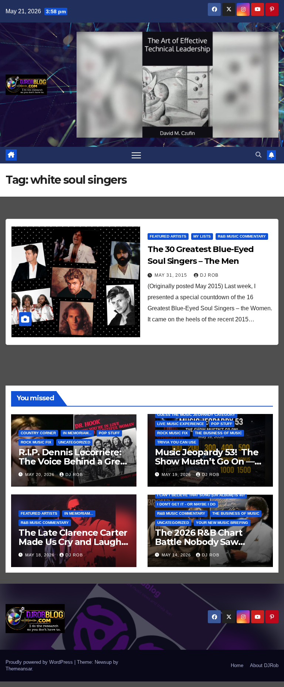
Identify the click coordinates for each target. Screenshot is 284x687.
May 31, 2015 (172, 275)
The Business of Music (218, 433)
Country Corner (38, 433)
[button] (258, 155)
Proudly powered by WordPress (40, 662)
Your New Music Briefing (222, 523)
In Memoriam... (77, 433)
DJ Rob (209, 275)
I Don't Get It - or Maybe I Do (186, 504)
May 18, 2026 (40, 555)
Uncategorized (74, 442)
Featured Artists (168, 236)
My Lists (202, 236)
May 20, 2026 (40, 474)
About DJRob (264, 665)
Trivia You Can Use (176, 442)
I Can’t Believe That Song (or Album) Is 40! (201, 495)
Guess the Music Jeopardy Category (196, 414)
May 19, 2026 (177, 474)
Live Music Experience (180, 424)
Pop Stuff (109, 433)
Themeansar (19, 669)
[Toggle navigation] (136, 155)
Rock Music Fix (36, 442)
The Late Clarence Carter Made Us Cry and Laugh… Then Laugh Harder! (73, 541)
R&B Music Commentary (242, 236)
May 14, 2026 (177, 555)
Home (237, 665)
